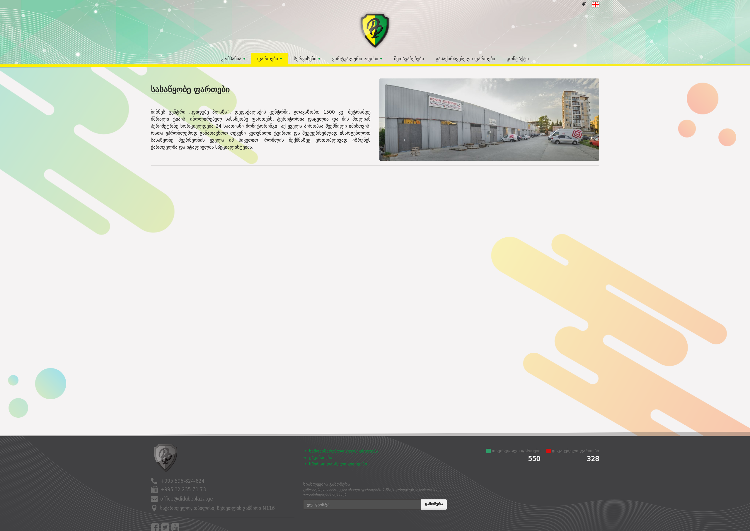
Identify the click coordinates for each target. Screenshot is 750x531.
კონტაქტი (518, 58)
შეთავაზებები (409, 58)
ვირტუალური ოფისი (355, 58)
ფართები (267, 58)
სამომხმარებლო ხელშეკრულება (343, 451)
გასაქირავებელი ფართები (465, 58)
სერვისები (305, 58)
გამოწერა (434, 504)
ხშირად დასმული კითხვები (338, 464)
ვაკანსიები (320, 457)
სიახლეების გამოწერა (372, 489)
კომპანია (231, 58)
